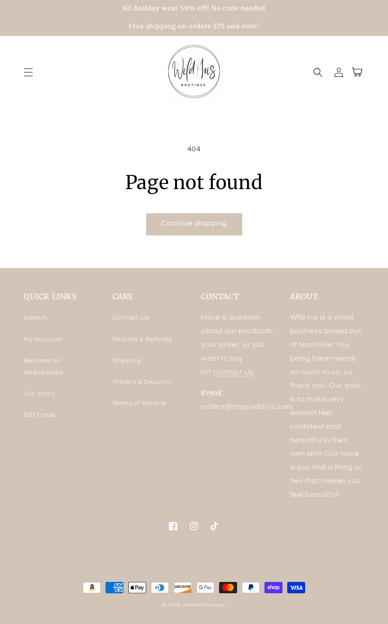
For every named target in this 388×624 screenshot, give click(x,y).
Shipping (127, 360)
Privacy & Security (142, 382)
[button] (28, 72)
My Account (43, 339)
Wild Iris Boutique (204, 605)
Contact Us (131, 317)
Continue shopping (194, 223)
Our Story (39, 393)
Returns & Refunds (142, 339)
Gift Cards (40, 415)
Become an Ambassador (44, 366)
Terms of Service (140, 403)
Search (35, 317)
